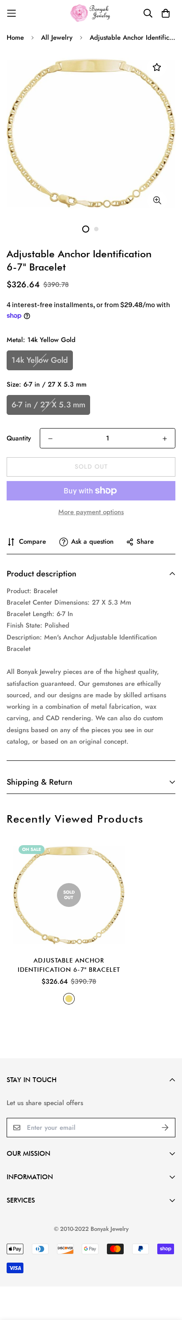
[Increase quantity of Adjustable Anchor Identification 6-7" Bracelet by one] (165, 439)
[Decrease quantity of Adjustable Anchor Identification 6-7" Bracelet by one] (50, 439)
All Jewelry (56, 37)
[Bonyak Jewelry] (91, 13)
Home (15, 37)
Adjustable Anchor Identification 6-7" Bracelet (69, 965)
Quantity (19, 438)
